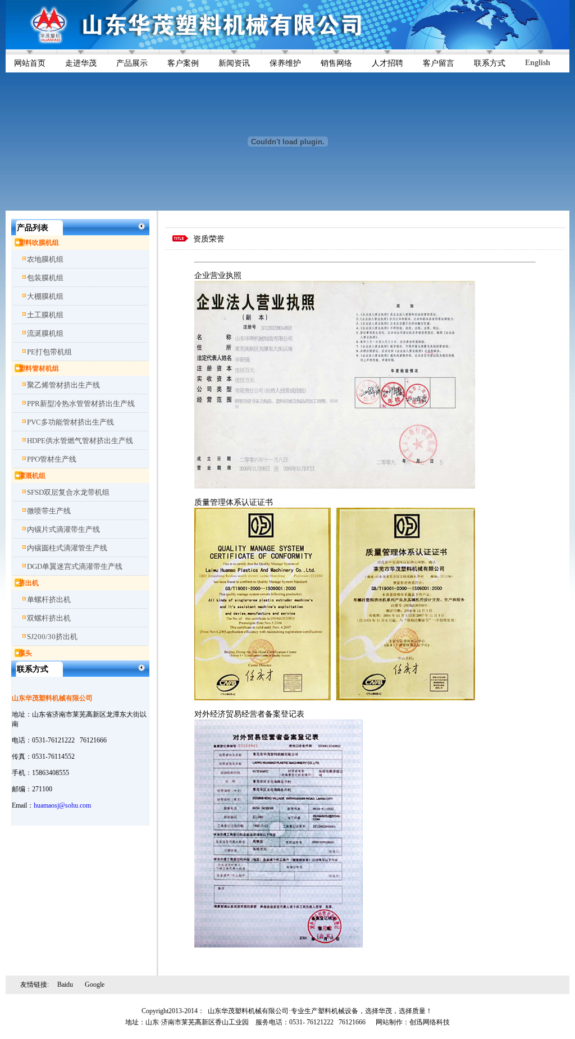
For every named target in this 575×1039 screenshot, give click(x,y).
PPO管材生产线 (51, 459)
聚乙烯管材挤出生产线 (63, 385)
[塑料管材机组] (14, 368)
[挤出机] (14, 583)
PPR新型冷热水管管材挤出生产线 (81, 403)
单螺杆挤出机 (49, 599)
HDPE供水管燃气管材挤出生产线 (80, 440)
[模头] (14, 653)
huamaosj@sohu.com (62, 805)
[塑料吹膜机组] (14, 243)
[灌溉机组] (14, 476)
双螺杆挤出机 (49, 618)
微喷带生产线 (49, 511)
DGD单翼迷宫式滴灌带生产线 (74, 566)
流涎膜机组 (45, 333)
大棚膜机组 (45, 296)
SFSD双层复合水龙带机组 (68, 492)
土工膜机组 (45, 315)
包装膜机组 (45, 278)
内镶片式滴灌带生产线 (63, 529)
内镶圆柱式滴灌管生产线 (67, 548)
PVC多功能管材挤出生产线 (70, 422)
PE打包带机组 (49, 352)
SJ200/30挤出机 (52, 636)
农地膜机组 (45, 259)
